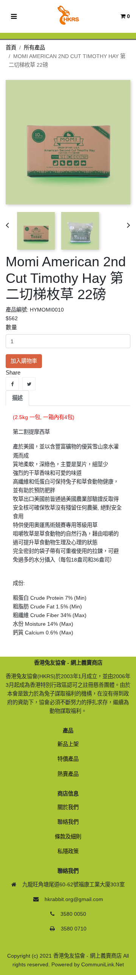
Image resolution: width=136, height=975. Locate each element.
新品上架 (68, 744)
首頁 (11, 48)
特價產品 (68, 759)
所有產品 (34, 48)
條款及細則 (68, 837)
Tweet (29, 383)
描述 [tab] (17, 398)
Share (12, 383)
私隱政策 (68, 851)
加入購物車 (24, 361)
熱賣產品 (68, 774)
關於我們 (68, 807)
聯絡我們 (68, 822)
